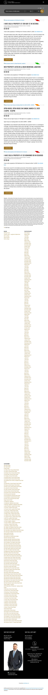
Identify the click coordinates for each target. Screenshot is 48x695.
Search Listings (7, 638)
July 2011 (26, 442)
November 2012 (27, 424)
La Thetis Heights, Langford (31, 207)
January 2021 (27, 306)
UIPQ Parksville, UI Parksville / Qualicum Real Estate (29, 219)
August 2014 (27, 400)
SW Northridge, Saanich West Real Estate (13, 217)
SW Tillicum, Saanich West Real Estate (34, 218)
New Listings (6, 236)
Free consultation (28, 638)
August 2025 (27, 248)
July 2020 (26, 315)
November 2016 (27, 367)
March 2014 (26, 407)
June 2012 (26, 432)
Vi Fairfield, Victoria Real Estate (10, 595)
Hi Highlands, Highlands (7, 204)
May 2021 (26, 302)
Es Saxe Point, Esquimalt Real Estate (32, 203)
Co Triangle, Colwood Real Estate (29, 199)
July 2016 (26, 370)
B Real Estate (20, 198)
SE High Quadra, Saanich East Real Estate (31, 212)
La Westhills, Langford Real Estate (22, 208)
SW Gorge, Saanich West (33, 216)
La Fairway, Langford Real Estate (12, 205)
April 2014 (26, 406)
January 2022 (27, 291)
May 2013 (26, 415)
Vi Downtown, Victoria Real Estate (23, 220)
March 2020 (26, 320)
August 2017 (27, 356)
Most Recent (27, 232)
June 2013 (26, 414)
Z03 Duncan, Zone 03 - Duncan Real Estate (27, 225)
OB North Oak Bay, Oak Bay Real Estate (12, 539)
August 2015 (27, 383)
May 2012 (26, 433)
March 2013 (26, 418)
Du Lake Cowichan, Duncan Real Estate (12, 489)
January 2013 (27, 421)
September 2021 (27, 296)
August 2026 (27, 234)
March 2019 (26, 337)
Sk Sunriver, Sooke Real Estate (10, 566)
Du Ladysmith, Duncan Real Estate (35, 201)
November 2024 (27, 261)
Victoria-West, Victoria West (17, 223)
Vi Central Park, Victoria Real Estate (13, 220)
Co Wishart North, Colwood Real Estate (12, 477)
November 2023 (27, 276)
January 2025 (27, 258)
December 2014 (27, 395)
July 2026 (26, 236)
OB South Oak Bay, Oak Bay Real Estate (11, 211)
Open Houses (6, 237)
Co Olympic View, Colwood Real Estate (12, 472)
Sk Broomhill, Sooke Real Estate (10, 560)
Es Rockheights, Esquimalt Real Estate (21, 203)
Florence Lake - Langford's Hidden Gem (12, 234)
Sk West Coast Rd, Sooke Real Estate (13, 216)
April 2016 (26, 373)
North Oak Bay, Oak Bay (8, 533)
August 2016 (27, 368)
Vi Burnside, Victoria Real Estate (10, 589)
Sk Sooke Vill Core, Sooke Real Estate (33, 215)
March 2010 (26, 450)
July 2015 (26, 385)
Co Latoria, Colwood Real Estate (37, 198)
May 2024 (26, 269)
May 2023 (26, 284)
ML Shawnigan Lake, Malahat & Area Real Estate (19, 209)
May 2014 (26, 404)
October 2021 (27, 294)
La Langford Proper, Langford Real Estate (12, 516)
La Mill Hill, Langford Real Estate (11, 207)
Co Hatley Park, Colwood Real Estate (27, 198)
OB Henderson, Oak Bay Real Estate (19, 210)
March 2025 (26, 255)
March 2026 (26, 240)
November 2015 (27, 379)
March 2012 (26, 436)
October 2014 (27, 397)
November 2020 (27, 309)
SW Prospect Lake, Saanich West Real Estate (26, 217)
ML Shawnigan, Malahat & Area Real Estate (33, 209)
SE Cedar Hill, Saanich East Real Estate (35, 211)
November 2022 (27, 288)
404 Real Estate (10, 198)
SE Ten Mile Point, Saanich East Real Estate (13, 555)
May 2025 (26, 252)
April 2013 (26, 417)
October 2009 (27, 453)
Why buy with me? (7, 635)
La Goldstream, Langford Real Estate (11, 512)
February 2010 (27, 451)
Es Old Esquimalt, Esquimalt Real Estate (10, 203)
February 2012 (27, 438)
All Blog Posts (7, 232)
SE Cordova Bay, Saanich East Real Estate (12, 545)
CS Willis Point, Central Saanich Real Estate (24, 201)
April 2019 (26, 335)
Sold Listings (6, 239)
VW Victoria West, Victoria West (10, 619)
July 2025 (26, 249)
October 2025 (27, 246)
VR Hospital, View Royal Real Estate (27, 223)
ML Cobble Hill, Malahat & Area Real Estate (34, 208)
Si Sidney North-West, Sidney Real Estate (33, 214)
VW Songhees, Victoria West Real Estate (20, 224)
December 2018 (27, 341)
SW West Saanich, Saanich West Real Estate (13, 583)
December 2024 (27, 260)
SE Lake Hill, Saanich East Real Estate (11, 549)
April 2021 (26, 303)
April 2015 (26, 389)
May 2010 (26, 447)
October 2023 (27, 278)
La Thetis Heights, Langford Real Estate (12, 522)
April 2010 (26, 448)
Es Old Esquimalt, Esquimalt (40, 202)
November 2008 (27, 460)
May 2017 (26, 361)
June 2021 (26, 300)
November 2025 (27, 245)
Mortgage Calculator (8, 637)
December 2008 (27, 459)
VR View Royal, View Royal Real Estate (12, 614)
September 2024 (27, 263)
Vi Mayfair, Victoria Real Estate (14, 222)
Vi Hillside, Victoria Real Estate (24, 221)
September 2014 (27, 398)
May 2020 (26, 318)
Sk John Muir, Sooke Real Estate (23, 215)
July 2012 (26, 430)
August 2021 (27, 297)
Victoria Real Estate (10, 223)
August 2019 (27, 329)
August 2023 (27, 281)
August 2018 (27, 344)
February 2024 (27, 273)
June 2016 (26, 371)
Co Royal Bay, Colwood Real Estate (19, 199)
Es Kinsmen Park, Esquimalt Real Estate (30, 202)
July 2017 (26, 358)
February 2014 (27, 409)
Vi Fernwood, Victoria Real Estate (14, 221)
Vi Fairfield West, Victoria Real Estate (33, 220)
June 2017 (26, 359)
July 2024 (26, 266)
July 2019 (26, 331)
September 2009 (27, 454)
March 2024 (26, 272)
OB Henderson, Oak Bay (10, 210)
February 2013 (27, 420)
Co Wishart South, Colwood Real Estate (14, 158)
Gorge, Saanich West (41, 203)
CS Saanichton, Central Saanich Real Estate (12, 483)
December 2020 (27, 308)
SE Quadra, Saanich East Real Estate (26, 213)
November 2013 (27, 411)
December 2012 (27, 423)
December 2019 (27, 325)
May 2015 (26, 388)
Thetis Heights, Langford (17, 219)
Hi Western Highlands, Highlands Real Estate (29, 204)
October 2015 (27, 380)
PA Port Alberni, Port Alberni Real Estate (23, 211)
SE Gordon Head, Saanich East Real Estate (19, 212)
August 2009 (27, 456)
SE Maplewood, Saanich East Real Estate (14, 213)
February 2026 (27, 242)
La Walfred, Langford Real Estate (12, 208)
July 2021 (26, 299)
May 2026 (26, 239)
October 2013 (27, 412)
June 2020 (26, 317)
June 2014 (26, 403)
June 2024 (26, 267)
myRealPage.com (26, 683)
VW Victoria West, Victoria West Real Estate (14, 225)
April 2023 (26, 285)
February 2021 (27, 305)
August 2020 (27, 314)
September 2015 (27, 382)
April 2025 (26, 254)
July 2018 (26, 346)
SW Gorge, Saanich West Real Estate (11, 572)
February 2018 (27, 352)
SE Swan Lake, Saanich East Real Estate (37, 213)
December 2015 (27, 377)
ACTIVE (39, 8)
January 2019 (27, 340)
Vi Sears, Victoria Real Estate (10, 607)
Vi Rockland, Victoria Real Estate (33, 222)
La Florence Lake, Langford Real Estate (23, 205)
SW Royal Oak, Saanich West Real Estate (38, 217)
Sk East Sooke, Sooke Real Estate (14, 215)
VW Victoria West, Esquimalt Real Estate (31, 224)
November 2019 (27, 326)
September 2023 (27, 279)
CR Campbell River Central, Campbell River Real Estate (25, 200)
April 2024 (26, 270)
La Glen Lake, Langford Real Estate (34, 205)
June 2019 (26, 332)
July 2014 (26, 401)
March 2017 (26, 364)
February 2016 (27, 376)
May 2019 (26, 334)
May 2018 (26, 347)
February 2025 (27, 257)
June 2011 (26, 444)
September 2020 (27, 312)
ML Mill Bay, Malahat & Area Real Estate (12, 528)
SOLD (43, 8)
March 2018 (26, 350)
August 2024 (27, 264)
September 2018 (27, 343)
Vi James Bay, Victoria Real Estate (34, 221)
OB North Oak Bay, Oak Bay (29, 210)
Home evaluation (28, 637)
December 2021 (27, 293)
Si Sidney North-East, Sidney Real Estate (21, 214)
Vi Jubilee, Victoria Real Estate (10, 601)
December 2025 (27, 243)
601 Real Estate (15, 198)
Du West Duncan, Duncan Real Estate (18, 202)
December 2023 (27, 275)
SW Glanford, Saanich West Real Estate (23, 216)
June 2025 (26, 251)
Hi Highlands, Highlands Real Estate (17, 204)
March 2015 (26, 391)
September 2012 (27, 427)
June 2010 (26, 445)
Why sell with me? (28, 635)
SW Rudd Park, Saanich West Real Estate (9, 218)
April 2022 (26, 290)
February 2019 (27, 338)
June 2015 (26, 386)
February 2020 (27, 322)
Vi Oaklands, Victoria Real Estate (24, 222)
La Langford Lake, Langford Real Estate (27, 206)
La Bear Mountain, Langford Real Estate (14, 70)
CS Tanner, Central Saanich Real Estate (11, 201)
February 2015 (27, 392)
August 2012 (27, 429)
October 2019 (27, 328)
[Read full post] (24, 20)
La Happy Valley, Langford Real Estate (15, 206)
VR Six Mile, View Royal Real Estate (37, 223)
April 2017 (26, 362)
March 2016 (26, 374)
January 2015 (27, 394)
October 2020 (27, 311)
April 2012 (26, 435)
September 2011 (27, 441)
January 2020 (27, 323)
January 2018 (27, 353)
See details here (38, 31)
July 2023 (26, 282)
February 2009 (27, 457)
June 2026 (26, 237)
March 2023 (26, 287)
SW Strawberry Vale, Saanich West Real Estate (22, 218)
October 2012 (27, 426)
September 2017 (27, 355)
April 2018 (26, 349)
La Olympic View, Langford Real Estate (21, 207)
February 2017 (27, 365)
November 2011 (27, 439)
